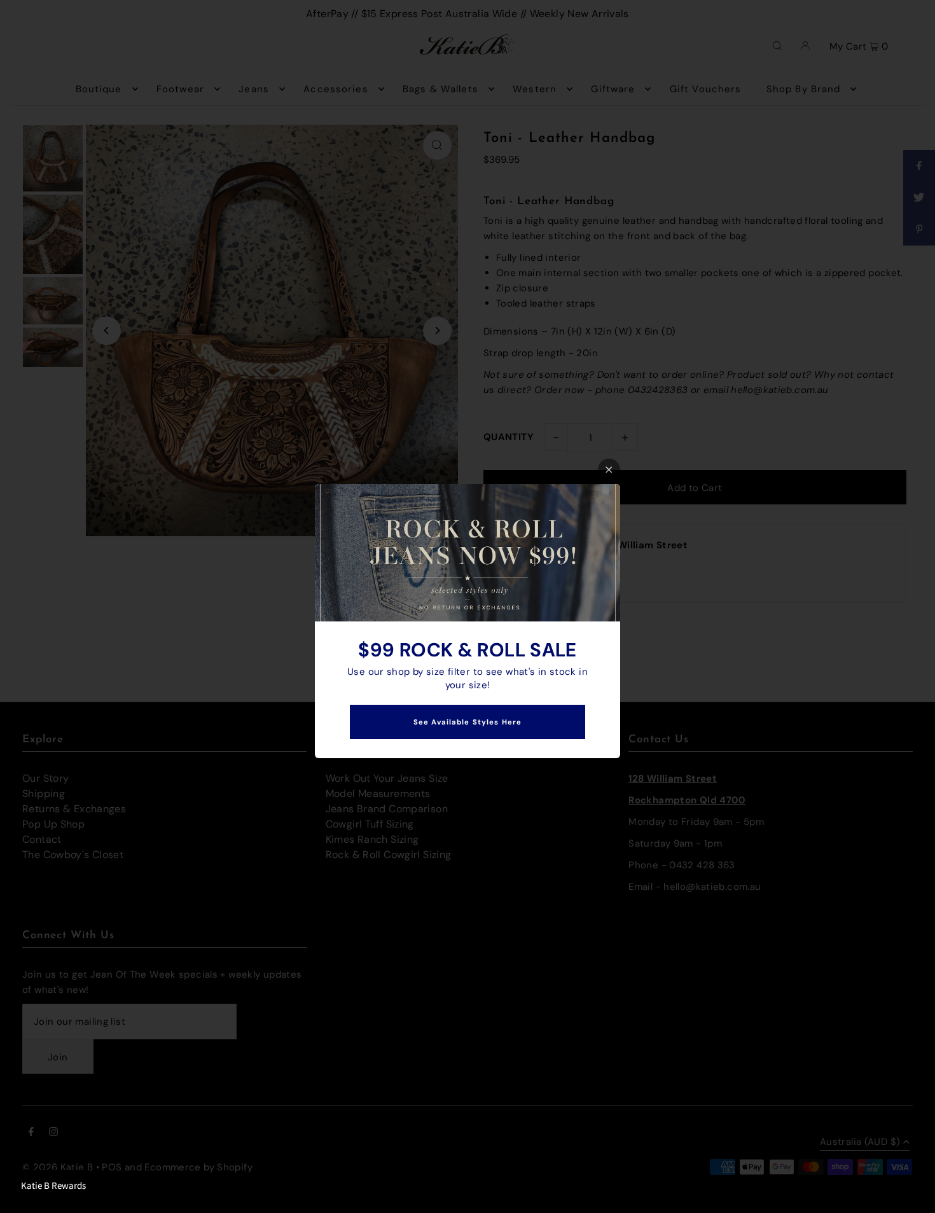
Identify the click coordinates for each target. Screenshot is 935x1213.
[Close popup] (609, 470)
